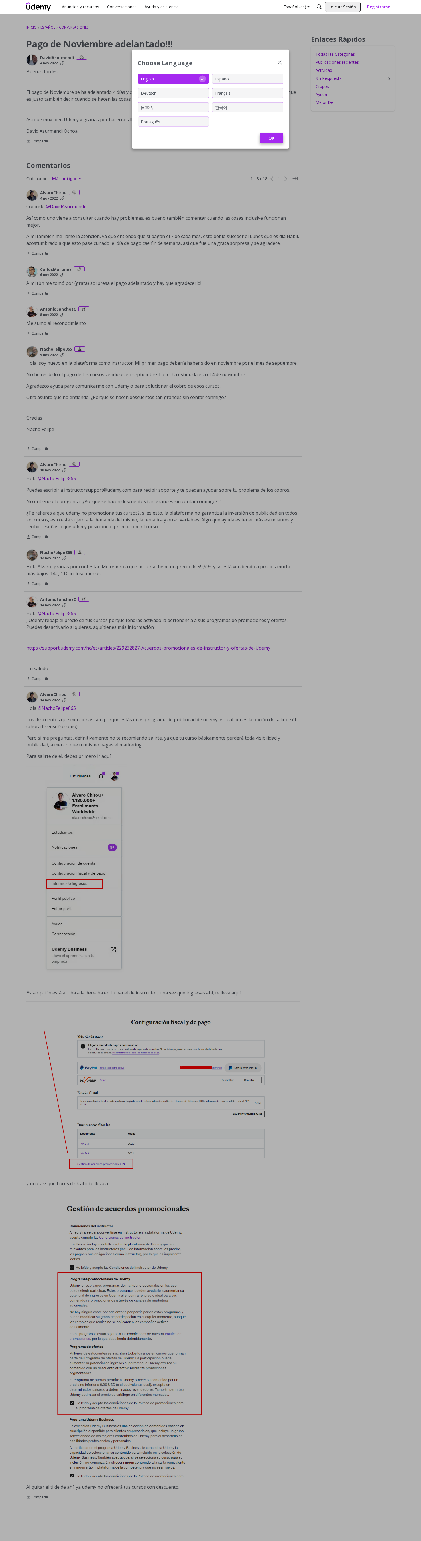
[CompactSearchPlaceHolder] (319, 7)
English (147, 78)
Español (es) (295, 6)
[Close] (279, 63)
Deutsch (148, 93)
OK (271, 138)
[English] (38, 6)
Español (222, 78)
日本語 (147, 107)
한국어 (221, 107)
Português (150, 121)
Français (223, 93)
